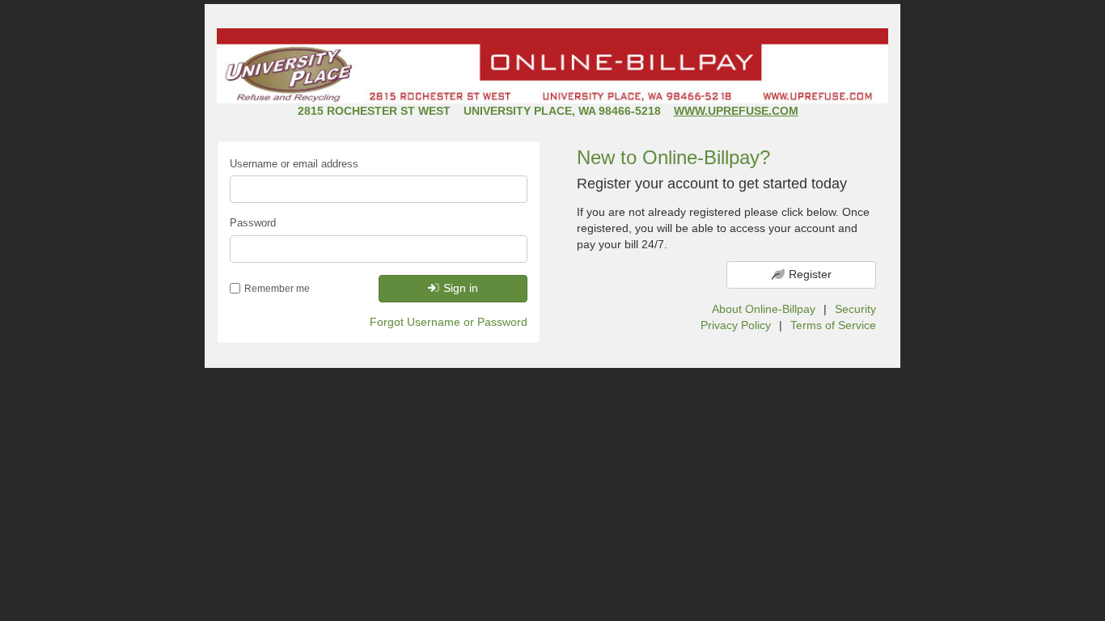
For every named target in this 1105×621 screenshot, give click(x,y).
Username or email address (294, 164)
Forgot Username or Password (448, 321)
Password (253, 223)
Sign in (460, 287)
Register (810, 274)
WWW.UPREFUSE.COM (736, 110)
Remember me (277, 289)
